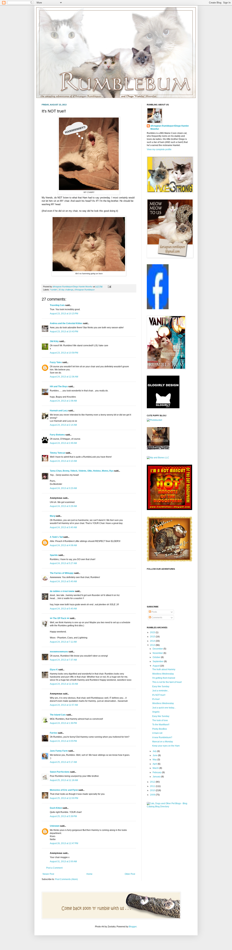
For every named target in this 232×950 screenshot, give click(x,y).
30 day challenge (66, 290)
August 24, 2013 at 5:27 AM (63, 563)
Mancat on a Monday (162, 741)
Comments (156, 617)
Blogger (132, 926)
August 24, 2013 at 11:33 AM (64, 684)
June (155, 755)
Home (89, 874)
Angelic (156, 712)
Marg (52, 516)
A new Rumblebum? (162, 737)
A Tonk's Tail (56, 537)
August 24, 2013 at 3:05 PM (63, 741)
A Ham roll (157, 733)
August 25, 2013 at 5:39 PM (63, 816)
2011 (153, 786)
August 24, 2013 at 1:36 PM (63, 723)
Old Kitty (54, 341)
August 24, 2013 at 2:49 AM (63, 443)
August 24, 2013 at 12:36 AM (64, 376)
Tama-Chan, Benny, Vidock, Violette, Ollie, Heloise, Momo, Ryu (81, 471)
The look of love (160, 720)
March (156, 768)
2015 (153, 636)
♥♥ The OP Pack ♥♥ (59, 618)
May (155, 759)
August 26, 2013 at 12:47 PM (64, 843)
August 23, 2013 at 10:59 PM (64, 352)
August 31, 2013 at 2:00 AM (63, 861)
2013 (153, 645)
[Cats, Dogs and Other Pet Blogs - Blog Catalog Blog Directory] (168, 806)
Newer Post (48, 874)
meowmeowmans (59, 651)
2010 (153, 790)
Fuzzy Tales (56, 362)
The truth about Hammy (163, 669)
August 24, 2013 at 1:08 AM (63, 401)
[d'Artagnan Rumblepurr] (158, 308)
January (157, 776)
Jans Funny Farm (59, 751)
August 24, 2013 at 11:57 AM (64, 705)
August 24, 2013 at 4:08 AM (63, 545)
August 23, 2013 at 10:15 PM (64, 313)
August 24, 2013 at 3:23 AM (63, 488)
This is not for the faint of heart (167, 682)
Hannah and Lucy (59, 410)
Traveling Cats (57, 305)
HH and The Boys (59, 386)
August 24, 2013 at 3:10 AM (63, 461)
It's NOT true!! (158, 695)
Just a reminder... (160, 690)
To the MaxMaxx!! (160, 724)
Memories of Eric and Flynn (64, 790)
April (155, 764)
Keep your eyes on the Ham (166, 746)
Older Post (130, 874)
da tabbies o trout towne (62, 591)
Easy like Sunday (160, 686)
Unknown (54, 826)
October (157, 657)
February (157, 772)
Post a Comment (54, 868)
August (156, 666)
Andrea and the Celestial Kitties (66, 323)
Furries (53, 733)
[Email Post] (109, 286)
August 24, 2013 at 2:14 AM (63, 425)
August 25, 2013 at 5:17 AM (63, 762)
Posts (154, 612)
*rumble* (53, 290)
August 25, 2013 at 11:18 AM (64, 780)
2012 (153, 782)
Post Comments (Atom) (66, 879)
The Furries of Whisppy (62, 573)
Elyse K (54, 669)
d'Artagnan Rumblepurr (84, 290)
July (155, 751)
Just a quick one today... (164, 707)
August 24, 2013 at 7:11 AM (63, 642)
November (158, 653)
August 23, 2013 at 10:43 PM (64, 331)
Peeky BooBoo (159, 729)
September (158, 661)
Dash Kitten (56, 808)
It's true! (156, 699)
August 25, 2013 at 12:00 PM (64, 798)
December (158, 648)
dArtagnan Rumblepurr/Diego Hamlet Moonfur (169, 127)
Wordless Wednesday (163, 674)
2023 (153, 632)
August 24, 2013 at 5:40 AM (63, 581)
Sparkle (54, 555)
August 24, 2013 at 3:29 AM (63, 506)
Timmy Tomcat (57, 453)
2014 (153, 641)
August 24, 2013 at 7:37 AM (63, 660)
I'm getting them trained (163, 678)
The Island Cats (58, 714)
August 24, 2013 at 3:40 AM (63, 527)
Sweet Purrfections (60, 772)
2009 (153, 794)
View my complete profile (159, 149)
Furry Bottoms (57, 434)
